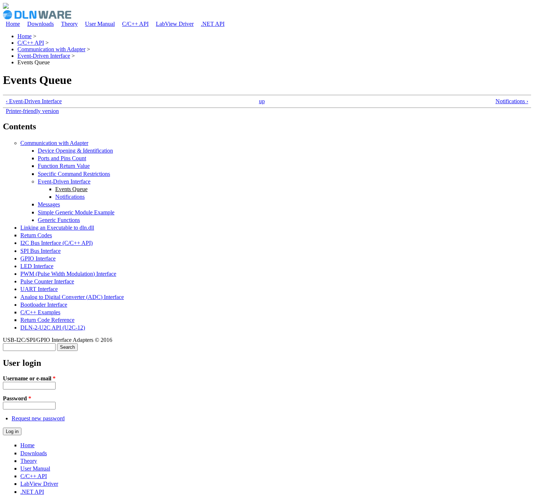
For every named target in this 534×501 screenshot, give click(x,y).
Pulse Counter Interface (47, 281)
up (262, 101)
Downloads (40, 24)
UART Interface (39, 289)
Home (13, 24)
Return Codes (36, 235)
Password (17, 398)
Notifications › (511, 101)
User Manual (100, 24)
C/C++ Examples (40, 312)
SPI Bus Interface (40, 251)
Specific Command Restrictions (74, 174)
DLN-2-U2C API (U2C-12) (52, 327)
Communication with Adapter (51, 49)
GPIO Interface (38, 258)
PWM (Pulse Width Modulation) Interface (68, 274)
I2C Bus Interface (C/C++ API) (56, 243)
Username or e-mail (29, 378)
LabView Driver (175, 24)
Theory (69, 24)
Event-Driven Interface (43, 56)
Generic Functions (59, 220)
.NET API (212, 24)
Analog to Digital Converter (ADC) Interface (72, 297)
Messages (49, 204)
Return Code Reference (47, 320)
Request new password (38, 418)
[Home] (6, 7)
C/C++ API (135, 24)
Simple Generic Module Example (76, 212)
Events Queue (71, 189)
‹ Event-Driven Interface (34, 101)
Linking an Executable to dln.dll (57, 228)
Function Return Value (64, 166)
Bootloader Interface (43, 305)
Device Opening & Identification (75, 151)
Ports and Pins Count (62, 158)
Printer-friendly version (32, 111)
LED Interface (36, 266)
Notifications (70, 197)
